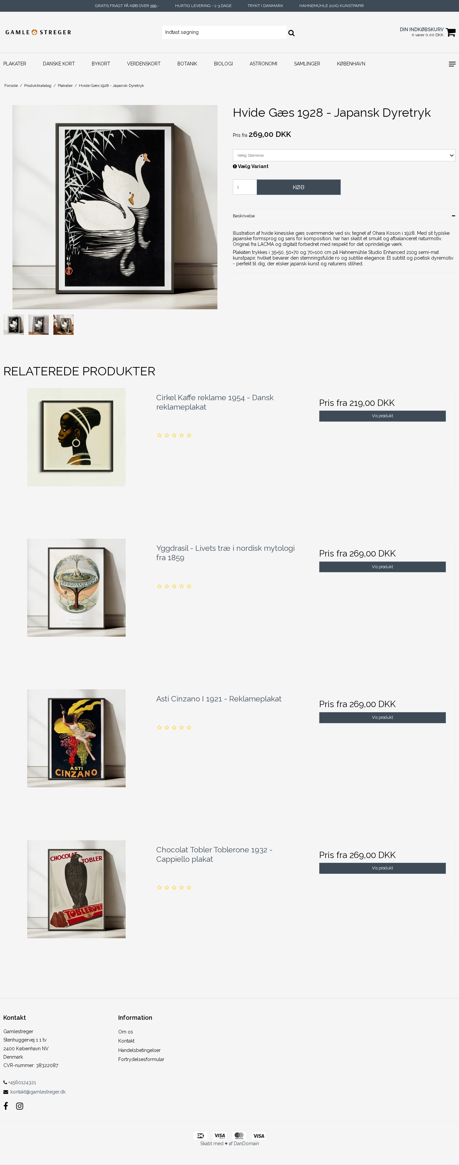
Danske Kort (59, 63)
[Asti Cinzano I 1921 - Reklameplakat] (76, 762)
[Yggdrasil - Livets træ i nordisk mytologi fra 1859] (76, 612)
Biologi (223, 63)
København (351, 63)
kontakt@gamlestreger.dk (38, 1092)
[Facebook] (5, 1106)
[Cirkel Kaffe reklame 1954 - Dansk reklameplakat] (76, 461)
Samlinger (307, 63)
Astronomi (263, 63)
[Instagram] (19, 1106)
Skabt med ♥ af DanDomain (229, 1143)
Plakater (14, 63)
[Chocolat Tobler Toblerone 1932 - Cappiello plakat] (76, 913)
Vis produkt (382, 415)
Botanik (187, 63)
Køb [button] (298, 187)
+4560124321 (21, 1082)
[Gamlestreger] (38, 32)
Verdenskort (144, 63)
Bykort (101, 63)
